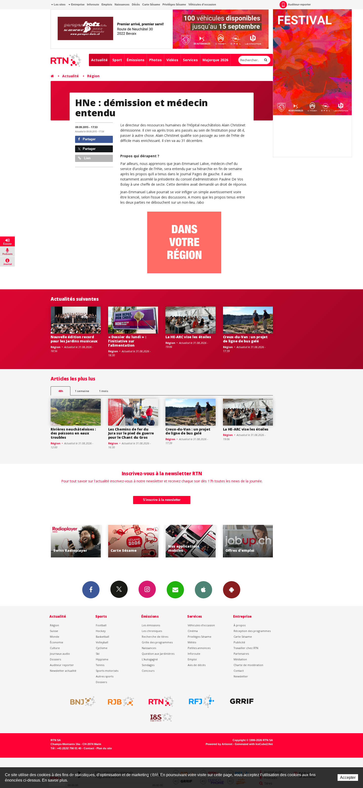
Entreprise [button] (77, 4)
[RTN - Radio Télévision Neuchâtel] (161, 701)
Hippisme (102, 659)
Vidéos (172, 60)
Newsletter (241, 676)
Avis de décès (196, 665)
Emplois (106, 4)
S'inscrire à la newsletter (162, 500)
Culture (55, 648)
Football (101, 625)
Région (93, 76)
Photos (155, 60)
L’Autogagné (150, 659)
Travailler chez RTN (246, 648)
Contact (239, 670)
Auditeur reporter (62, 665)
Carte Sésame (151, 4)
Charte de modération (248, 665)
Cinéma (193, 630)
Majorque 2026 (215, 60)
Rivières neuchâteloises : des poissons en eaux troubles (73, 433)
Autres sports (104, 676)
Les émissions (151, 625)
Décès (136, 4)
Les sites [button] (59, 4)
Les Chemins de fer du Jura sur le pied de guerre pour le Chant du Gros (131, 433)
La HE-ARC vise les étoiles (188, 337)
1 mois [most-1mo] (103, 391)
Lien (87, 158)
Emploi (192, 659)
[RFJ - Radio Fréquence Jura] (201, 701)
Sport (117, 60)
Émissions (135, 60)
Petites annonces (199, 648)
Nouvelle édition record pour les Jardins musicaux (74, 339)
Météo (192, 642)
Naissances (122, 4)
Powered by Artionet (219, 744)
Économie (56, 642)
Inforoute (93, 4)
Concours (148, 670)
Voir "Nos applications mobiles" (160, 541)
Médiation (240, 659)
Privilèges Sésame (174, 4)
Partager (89, 139)
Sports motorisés (107, 670)
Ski (98, 653)
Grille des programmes (157, 642)
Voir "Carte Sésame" (102, 541)
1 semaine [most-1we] (82, 391)
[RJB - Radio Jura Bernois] (121, 701)
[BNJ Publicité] (80, 701)
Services (190, 60)
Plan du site (104, 748)
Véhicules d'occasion (202, 4)
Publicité (239, 642)
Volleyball (102, 642)
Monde (54, 636)
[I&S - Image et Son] (161, 717)
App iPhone (203, 589)
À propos (239, 625)
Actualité (99, 60)
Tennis (100, 665)
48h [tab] (60, 391)
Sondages (148, 665)
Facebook (91, 589)
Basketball (102, 636)
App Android (231, 589)
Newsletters (175, 589)
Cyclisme (101, 648)
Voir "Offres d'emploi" (217, 541)
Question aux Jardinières (158, 653)
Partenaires (241, 653)
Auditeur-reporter (299, 4)
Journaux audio (60, 653)
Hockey (100, 630)
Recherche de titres (155, 636)
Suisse (54, 630)
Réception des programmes (252, 630)
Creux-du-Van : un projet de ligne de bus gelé (245, 339)
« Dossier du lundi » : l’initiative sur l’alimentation (127, 341)
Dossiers (55, 659)
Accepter (348, 777)
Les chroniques (152, 630)
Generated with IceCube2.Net (254, 744)
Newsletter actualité (63, 670)
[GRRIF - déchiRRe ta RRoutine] (241, 701)
